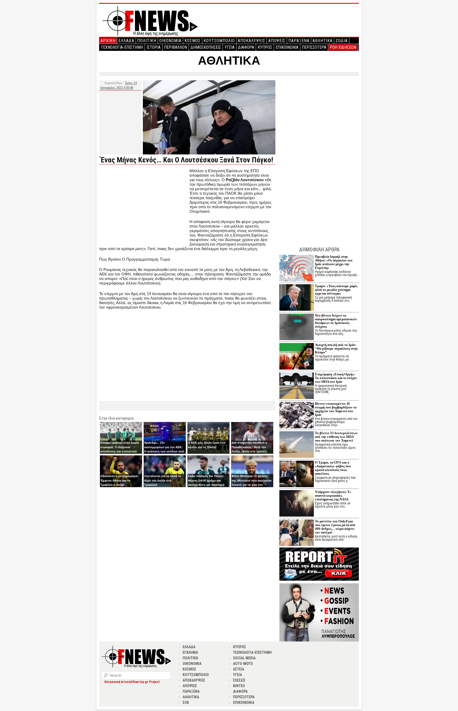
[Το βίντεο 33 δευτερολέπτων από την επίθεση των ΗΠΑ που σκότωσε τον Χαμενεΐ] (296, 445)
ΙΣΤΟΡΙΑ (154, 47)
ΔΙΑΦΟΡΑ (246, 47)
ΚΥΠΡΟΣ (265, 47)
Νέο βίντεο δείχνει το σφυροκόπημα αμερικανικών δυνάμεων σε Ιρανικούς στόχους (336, 320)
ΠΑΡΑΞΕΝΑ (299, 40)
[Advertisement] (143, 205)
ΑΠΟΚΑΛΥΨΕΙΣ (251, 40)
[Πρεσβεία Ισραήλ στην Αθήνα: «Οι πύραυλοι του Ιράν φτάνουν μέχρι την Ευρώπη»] (296, 269)
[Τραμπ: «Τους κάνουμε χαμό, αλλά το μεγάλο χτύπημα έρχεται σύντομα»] (296, 298)
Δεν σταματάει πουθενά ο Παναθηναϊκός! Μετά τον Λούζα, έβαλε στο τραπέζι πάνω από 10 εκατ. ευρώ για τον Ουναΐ (251, 451)
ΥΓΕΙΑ (229, 47)
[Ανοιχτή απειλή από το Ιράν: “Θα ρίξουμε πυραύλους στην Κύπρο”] (296, 357)
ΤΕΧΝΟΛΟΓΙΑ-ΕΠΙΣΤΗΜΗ (122, 47)
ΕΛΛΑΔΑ (126, 40)
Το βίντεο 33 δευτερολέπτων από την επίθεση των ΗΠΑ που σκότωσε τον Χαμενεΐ (336, 436)
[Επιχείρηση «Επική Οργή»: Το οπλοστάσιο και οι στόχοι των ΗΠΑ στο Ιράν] (296, 386)
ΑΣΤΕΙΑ (238, 669)
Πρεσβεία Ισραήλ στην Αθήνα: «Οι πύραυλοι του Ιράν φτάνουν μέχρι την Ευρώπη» (334, 262)
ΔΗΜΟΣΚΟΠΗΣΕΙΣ (206, 47)
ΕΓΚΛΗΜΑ (190, 652)
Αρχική (108, 40)
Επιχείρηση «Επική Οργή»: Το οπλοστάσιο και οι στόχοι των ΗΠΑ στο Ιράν (336, 378)
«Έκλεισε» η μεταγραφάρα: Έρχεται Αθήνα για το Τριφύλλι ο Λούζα (119, 480)
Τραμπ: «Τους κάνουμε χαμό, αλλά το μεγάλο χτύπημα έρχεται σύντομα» (336, 289)
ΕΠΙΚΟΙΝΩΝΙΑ (287, 47)
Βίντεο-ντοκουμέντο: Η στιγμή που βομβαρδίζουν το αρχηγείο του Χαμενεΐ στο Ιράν (336, 409)
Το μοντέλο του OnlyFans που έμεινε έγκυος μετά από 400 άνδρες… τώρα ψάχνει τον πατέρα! (335, 526)
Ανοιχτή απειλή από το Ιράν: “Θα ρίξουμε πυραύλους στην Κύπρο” (336, 348)
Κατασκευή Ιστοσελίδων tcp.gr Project (132, 682)
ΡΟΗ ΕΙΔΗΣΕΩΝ (343, 47)
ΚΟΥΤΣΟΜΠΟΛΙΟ (219, 40)
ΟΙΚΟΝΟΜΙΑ (170, 40)
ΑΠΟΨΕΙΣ (276, 40)
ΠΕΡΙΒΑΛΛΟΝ (175, 47)
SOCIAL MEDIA (244, 658)
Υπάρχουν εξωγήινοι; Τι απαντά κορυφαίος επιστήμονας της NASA (333, 495)
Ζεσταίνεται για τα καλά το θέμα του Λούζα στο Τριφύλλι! (162, 480)
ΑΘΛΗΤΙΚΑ (322, 40)
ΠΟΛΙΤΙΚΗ (146, 40)
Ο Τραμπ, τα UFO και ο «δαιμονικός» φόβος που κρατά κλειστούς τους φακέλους (333, 468)
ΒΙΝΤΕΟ (239, 686)
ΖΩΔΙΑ (342, 40)
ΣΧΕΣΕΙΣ (239, 680)
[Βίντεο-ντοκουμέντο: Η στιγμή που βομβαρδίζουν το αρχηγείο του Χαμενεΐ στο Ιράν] (296, 416)
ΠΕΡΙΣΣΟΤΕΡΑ (314, 47)
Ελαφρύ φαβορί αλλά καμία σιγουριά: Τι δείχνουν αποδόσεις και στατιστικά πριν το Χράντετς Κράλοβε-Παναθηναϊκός (119, 451)
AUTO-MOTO (243, 663)
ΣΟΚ (186, 702)
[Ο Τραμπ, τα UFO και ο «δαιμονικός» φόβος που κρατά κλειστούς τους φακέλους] (296, 474)
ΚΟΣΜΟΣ (192, 40)
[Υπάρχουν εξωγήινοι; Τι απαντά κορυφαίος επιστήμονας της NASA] (296, 504)
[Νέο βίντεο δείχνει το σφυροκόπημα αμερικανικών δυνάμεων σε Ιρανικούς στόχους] (296, 327)
